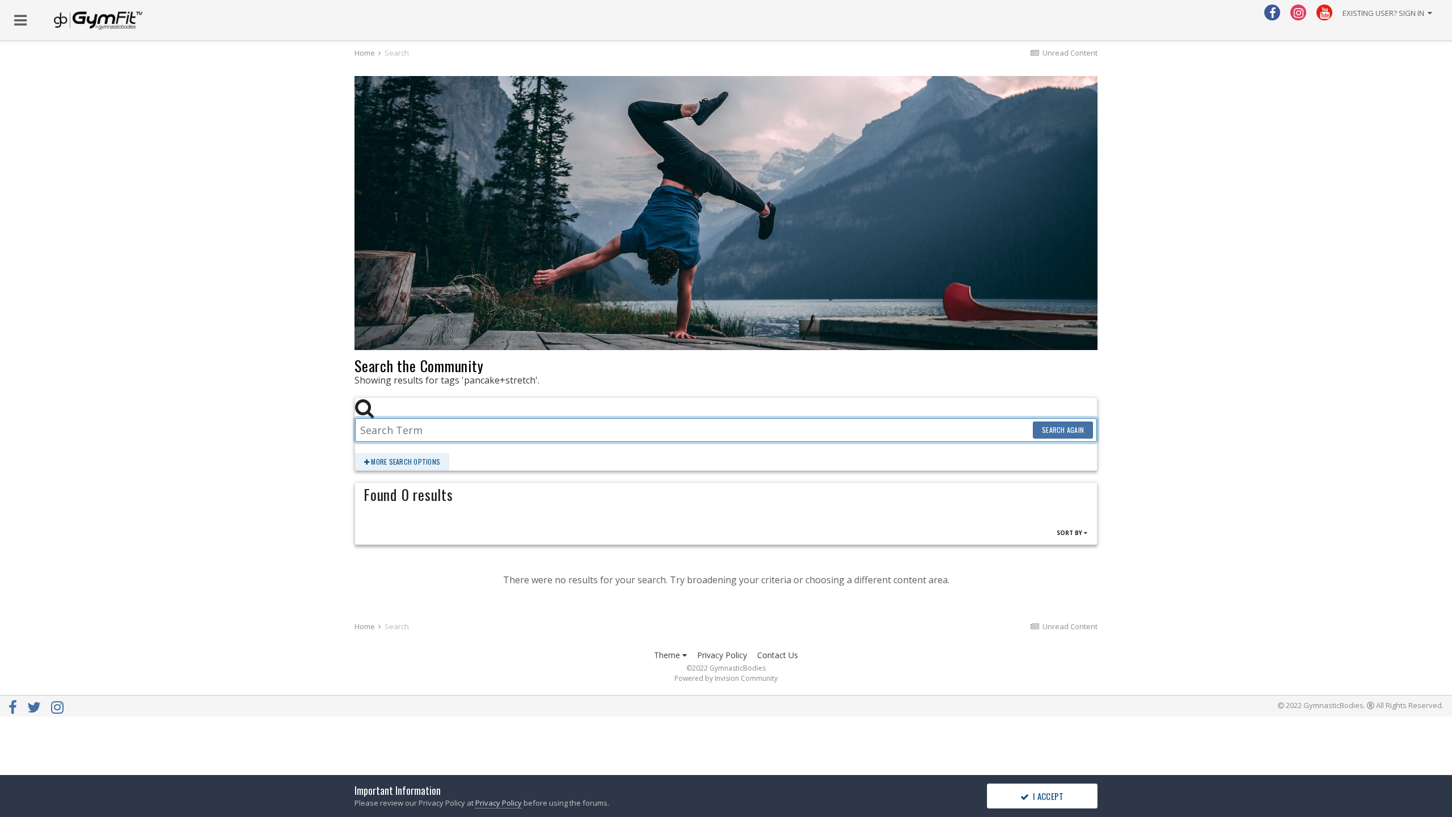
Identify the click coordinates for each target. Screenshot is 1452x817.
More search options (404, 461)
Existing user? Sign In (1385, 13)
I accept (1046, 796)
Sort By (1070, 533)
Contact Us (777, 655)
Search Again (1063, 430)
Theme (668, 655)
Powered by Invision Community (726, 678)
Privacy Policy (722, 655)
